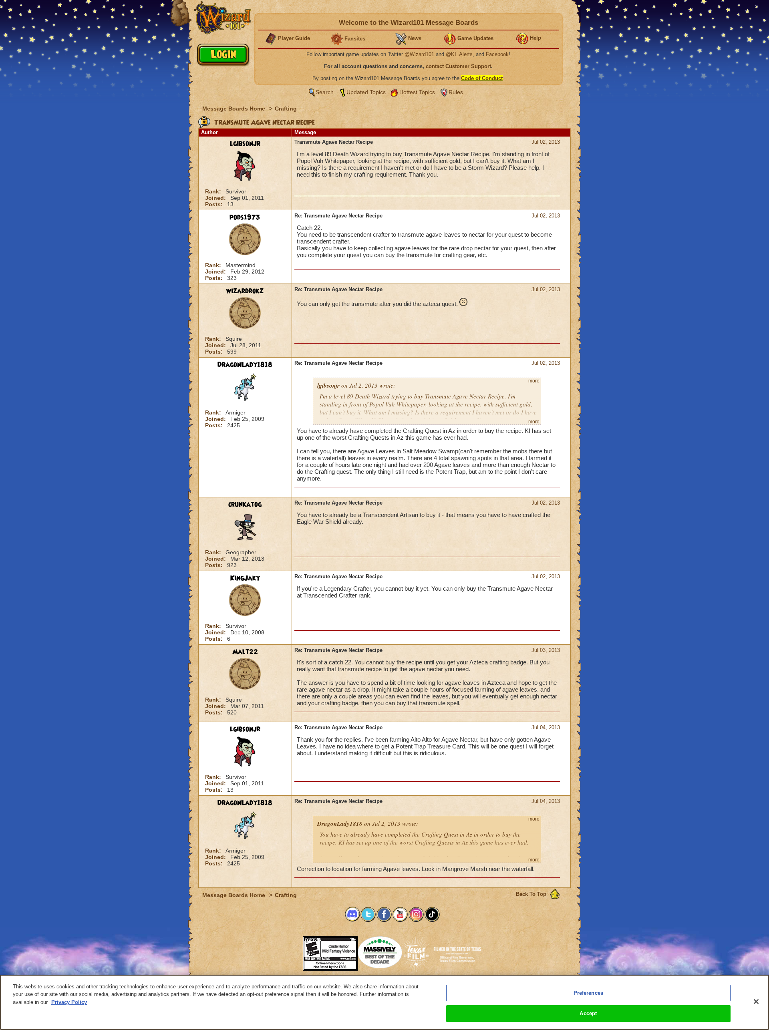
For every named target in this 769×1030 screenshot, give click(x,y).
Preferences (588, 993)
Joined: (216, 198)
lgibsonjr (245, 144)
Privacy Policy (69, 1002)
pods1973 (244, 217)
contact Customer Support (458, 66)
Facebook (497, 54)
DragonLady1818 (244, 365)
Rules (456, 92)
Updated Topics (366, 92)
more (534, 381)
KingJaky (245, 578)
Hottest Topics (417, 92)
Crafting (286, 108)
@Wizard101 (419, 54)
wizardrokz (245, 291)
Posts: (214, 204)
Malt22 (245, 652)
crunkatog (245, 504)
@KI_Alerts (459, 54)
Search (325, 92)
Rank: (214, 191)
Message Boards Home (234, 108)
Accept (588, 1013)
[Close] (756, 1001)
